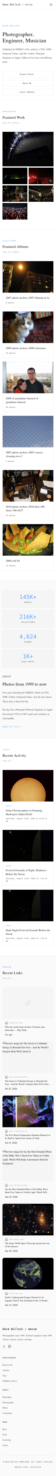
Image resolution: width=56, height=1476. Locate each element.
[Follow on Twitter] (4, 1347)
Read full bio (11, 726)
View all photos (11, 123)
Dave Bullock (17, 4)
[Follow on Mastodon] (9, 1347)
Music (5, 1407)
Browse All (7, 1365)
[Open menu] (51, 4)
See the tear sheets (42, 696)
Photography (8, 1402)
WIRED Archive (9, 1381)
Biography (7, 1397)
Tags (4, 1375)
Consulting (7, 1413)
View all (8, 761)
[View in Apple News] (49, 991)
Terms (5, 1445)
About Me (28, 83)
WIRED (29, 692)
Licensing (6, 1439)
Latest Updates (27, 92)
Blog (4, 1429)
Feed (4, 1434)
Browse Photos (27, 74)
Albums (5, 1370)
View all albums (11, 252)
